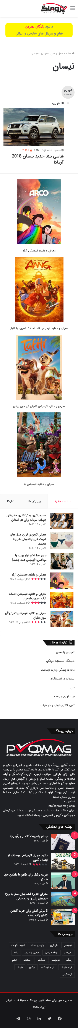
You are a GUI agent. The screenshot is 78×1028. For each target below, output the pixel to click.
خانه (69, 53)
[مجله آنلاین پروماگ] (54, 8)
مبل (72, 687)
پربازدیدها (34, 501)
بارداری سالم (37, 945)
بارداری (54, 945)
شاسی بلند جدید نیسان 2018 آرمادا (38, 159)
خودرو (44, 53)
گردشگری (67, 975)
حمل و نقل (56, 53)
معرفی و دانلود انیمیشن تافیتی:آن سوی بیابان (39, 406)
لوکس (32, 967)
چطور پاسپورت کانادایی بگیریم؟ (29, 836)
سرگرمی (41, 960)
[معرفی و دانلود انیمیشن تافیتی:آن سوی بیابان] (39, 368)
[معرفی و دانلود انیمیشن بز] (39, 445)
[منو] (72, 10)
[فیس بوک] (60, 1018)
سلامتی (27, 960)
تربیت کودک (17, 945)
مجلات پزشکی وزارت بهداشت (58, 670)
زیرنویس (55, 960)
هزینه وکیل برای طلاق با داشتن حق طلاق (26, 877)
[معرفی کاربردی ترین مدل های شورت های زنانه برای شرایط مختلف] (61, 540)
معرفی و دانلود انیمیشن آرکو (39, 250)
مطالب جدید (62, 501)
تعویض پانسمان (65, 652)
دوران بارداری (31, 952)
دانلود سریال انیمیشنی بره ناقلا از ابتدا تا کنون (28, 857)
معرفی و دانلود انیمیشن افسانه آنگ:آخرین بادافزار (39, 328)
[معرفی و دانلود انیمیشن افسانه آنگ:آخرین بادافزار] (39, 290)
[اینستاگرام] (28, 1018)
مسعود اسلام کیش (50, 150)
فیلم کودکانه (48, 967)
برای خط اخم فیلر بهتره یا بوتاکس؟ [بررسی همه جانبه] (29, 557)
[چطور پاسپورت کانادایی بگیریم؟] (63, 842)
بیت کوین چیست (64, 696)
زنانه (16, 952)
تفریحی (68, 952)
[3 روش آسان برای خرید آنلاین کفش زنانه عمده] (63, 917)
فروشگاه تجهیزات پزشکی (60, 661)
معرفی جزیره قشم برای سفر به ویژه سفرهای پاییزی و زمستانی (26, 896)
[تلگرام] (18, 1018)
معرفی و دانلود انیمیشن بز (39, 484)
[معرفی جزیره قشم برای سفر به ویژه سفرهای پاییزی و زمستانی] (63, 899)
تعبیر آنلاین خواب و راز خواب (58, 705)
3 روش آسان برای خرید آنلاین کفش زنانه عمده (29, 913)
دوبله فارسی (51, 952)
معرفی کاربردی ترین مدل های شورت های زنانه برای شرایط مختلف (28, 539)
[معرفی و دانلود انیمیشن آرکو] (39, 212)
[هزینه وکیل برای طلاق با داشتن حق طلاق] (63, 880)
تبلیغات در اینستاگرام (62, 678)
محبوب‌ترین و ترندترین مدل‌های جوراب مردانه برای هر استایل (26, 517)
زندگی (69, 960)
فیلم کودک (66, 967)
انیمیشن (68, 945)
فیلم (14, 960)
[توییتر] (49, 1018)
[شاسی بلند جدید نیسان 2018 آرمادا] (33, 127)
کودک (20, 967)
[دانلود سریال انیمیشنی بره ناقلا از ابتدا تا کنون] (63, 861)
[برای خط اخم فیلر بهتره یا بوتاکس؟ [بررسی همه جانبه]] (61, 561)
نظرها (10, 501)
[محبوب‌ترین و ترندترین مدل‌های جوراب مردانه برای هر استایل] (61, 521)
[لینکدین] (39, 1018)
